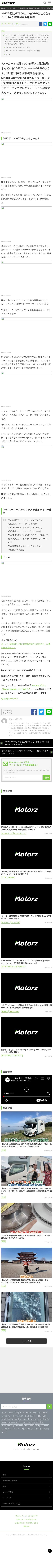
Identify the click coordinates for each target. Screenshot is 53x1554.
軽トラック (37, 1413)
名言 (27, 1416)
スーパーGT (15, 922)
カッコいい (5, 922)
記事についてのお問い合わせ (26, 1519)
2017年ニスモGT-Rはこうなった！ (18, 47)
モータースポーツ (7, 24)
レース (4, 878)
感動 (39, 1416)
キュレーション (13, 1422)
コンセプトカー (25, 1422)
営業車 (45, 1413)
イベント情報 (29, 1425)
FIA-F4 (20, 1429)
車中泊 (4, 1422)
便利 (8, 1419)
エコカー (11, 1413)
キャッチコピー (19, 1416)
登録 (47, 777)
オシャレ (15, 1419)
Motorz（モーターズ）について (26, 1516)
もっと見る (26, 1341)
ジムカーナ (44, 1425)
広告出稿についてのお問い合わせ (26, 1523)
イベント (38, 1429)
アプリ (47, 1419)
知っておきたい (20, 967)
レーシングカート (19, 833)
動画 (44, 1416)
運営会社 (26, 1526)
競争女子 (5, 1011)
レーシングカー (7, 1416)
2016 (37, 1425)
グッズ (45, 1429)
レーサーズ (7, 1498)
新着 (4, 1475)
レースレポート (7, 833)
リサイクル (32, 1419)
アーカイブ (36, 1422)
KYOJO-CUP (14, 1011)
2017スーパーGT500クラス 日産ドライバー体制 (23, 51)
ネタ (3, 1419)
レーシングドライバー (9, 1429)
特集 (17, 24)
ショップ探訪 (8, 1492)
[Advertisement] (26, 1371)
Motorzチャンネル (10, 1503)
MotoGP (11, 878)
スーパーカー (18, 1425)
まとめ (8, 54)
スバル (33, 1416)
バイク (40, 1419)
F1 (42, 1422)
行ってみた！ (29, 1429)
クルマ (4, 1413)
